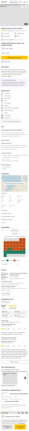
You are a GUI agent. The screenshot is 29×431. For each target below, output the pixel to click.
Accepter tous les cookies (20, 426)
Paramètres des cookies (7, 426)
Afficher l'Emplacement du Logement (14, 183)
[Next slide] (25, 378)
